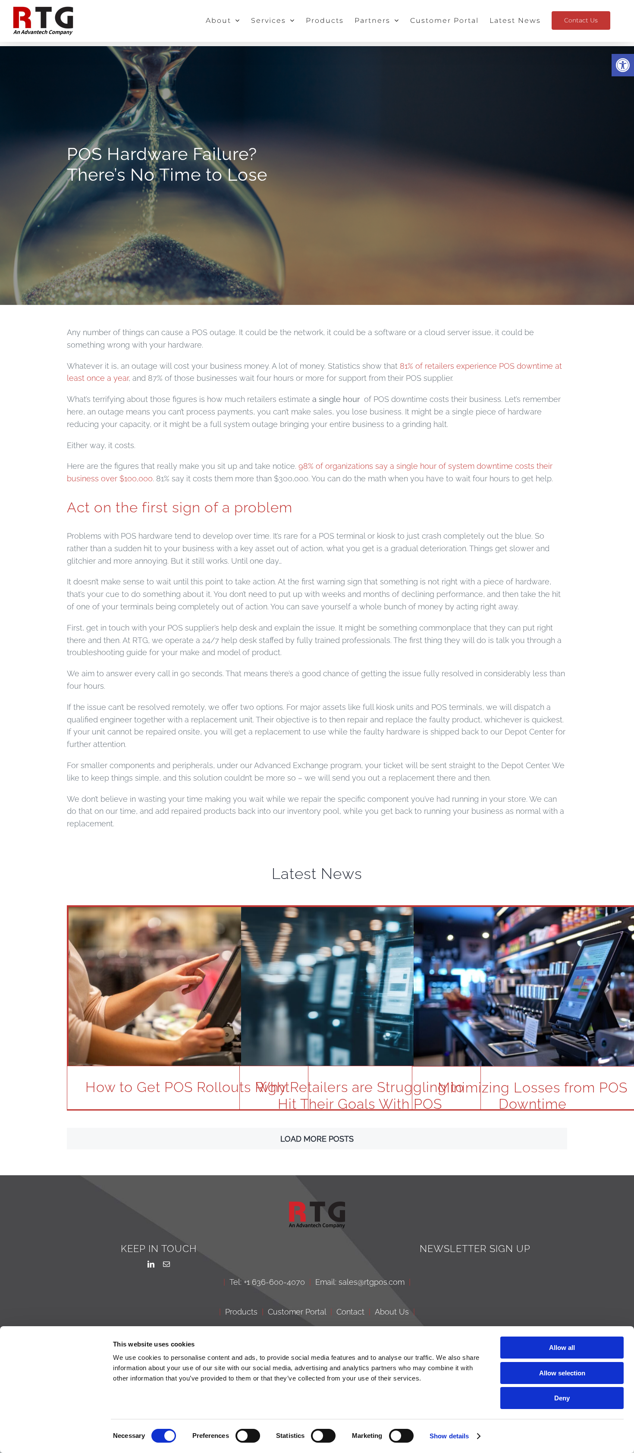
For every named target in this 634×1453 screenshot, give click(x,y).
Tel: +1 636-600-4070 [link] (267, 1282)
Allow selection (562, 1373)
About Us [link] (392, 1311)
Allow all (562, 1347)
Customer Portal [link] (297, 1311)
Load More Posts (317, 1138)
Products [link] (241, 1311)
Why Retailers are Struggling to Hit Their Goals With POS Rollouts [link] (360, 1103)
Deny (562, 1398)
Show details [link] (449, 1436)
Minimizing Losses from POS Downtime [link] (533, 1096)
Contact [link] (350, 1311)
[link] (623, 65)
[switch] (247, 1436)
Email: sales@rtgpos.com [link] (360, 1282)
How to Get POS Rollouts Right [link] (187, 1087)
